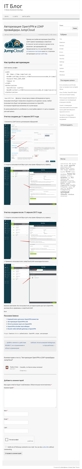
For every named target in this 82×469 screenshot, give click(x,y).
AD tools (74, 163)
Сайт (5, 427)
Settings (62, 61)
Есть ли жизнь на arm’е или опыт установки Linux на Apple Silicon (69, 87)
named (68, 183)
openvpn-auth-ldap (41, 54)
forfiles (73, 171)
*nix (61, 39)
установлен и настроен (34, 51)
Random (62, 55)
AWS (69, 167)
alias (61, 165)
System (62, 68)
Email (6, 419)
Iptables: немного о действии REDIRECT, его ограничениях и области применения (15, 345)
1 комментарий (43, 34)
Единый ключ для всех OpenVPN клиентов (23, 319)
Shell (61, 65)
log (68, 179)
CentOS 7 (72, 168)
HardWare (63, 174)
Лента (6, 16)
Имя (6, 410)
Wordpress (64, 467)
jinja (69, 177)
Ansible (66, 165)
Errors (61, 52)
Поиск (61, 25)
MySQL (62, 183)
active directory (64, 163)
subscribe (46, 447)
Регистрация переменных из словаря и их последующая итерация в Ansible (68, 100)
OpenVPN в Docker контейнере (19, 326)
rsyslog (70, 186)
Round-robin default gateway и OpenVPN (22, 329)
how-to (71, 174)
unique (37, 333)
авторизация (44, 333)
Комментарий (9, 388)
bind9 (67, 168)
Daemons (11, 333)
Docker (62, 48)
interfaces (69, 175)
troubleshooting (65, 189)
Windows (62, 75)
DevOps (62, 45)
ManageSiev (64, 180)
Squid (61, 188)
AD (70, 163)
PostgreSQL (64, 186)
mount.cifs (63, 182)
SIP (74, 187)
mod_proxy (71, 180)
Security (62, 58)
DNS (61, 169)
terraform (70, 188)
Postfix (72, 185)
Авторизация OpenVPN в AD (18, 321)
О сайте (15, 16)
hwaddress (63, 175)
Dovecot (72, 170)
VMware (62, 71)
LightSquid (63, 179)
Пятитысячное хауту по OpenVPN (20, 324)
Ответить (23, 370)
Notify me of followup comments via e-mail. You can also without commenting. (29, 448)
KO (72, 177)
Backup (62, 168)
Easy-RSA (62, 171)
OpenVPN (31, 333)
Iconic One (72, 467)
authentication (24, 333)
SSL (65, 188)
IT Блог (13, 6)
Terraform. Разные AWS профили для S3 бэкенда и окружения (68, 117)
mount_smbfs (71, 182)
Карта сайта (26, 16)
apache (72, 165)
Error (68, 172)
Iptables (63, 177)
